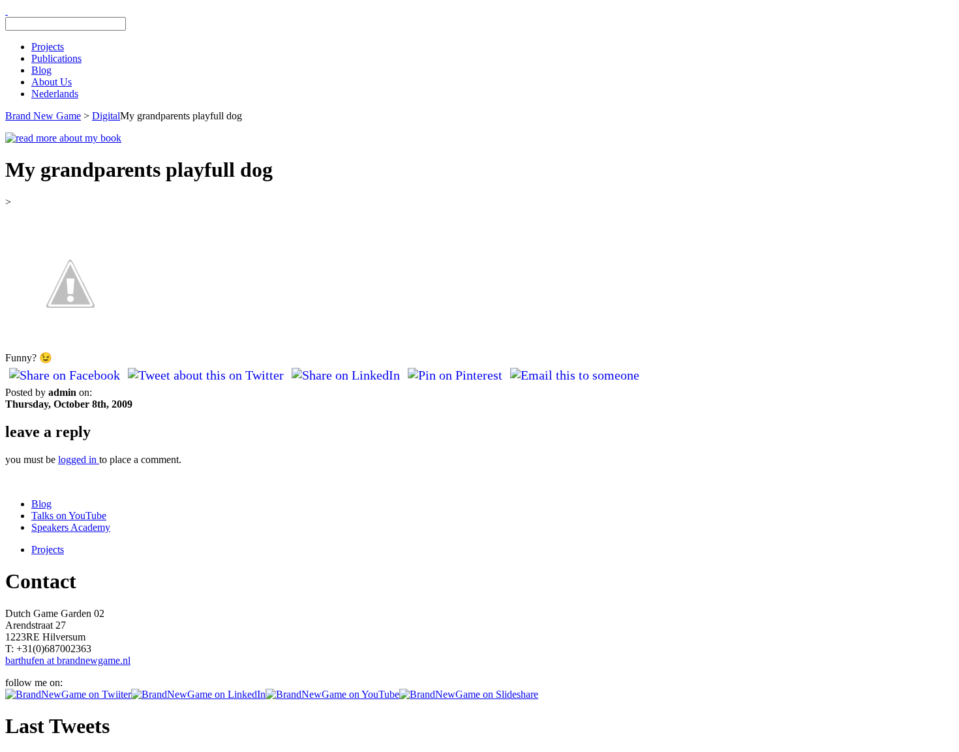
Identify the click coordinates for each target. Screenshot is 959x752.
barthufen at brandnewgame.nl (67, 660)
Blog (41, 70)
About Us (51, 81)
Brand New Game (43, 115)
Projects (47, 46)
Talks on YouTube (68, 515)
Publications (56, 58)
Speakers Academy (70, 527)
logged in (78, 459)
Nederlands (54, 93)
